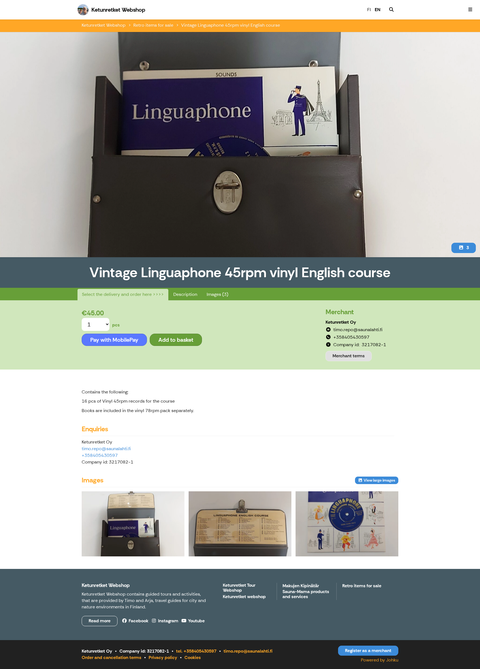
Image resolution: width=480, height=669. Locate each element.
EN (377, 10)
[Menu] (470, 9)
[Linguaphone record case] (133, 523)
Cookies (192, 657)
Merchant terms (348, 356)
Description (185, 294)
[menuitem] (391, 9)
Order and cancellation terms (111, 657)
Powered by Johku (379, 660)
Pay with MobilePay (114, 339)
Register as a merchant (368, 650)
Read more (100, 621)
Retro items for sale (153, 25)
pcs (116, 325)
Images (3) (217, 294)
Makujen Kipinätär (300, 586)
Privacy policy (163, 657)
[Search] (391, 9)
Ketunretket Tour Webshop (239, 588)
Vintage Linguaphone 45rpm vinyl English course (230, 25)
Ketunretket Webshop (104, 25)
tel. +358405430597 (196, 651)
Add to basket (175, 339)
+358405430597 (100, 455)
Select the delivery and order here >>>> (123, 294)
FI (369, 10)
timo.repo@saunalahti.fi (106, 449)
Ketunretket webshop (244, 596)
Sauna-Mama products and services (305, 594)
